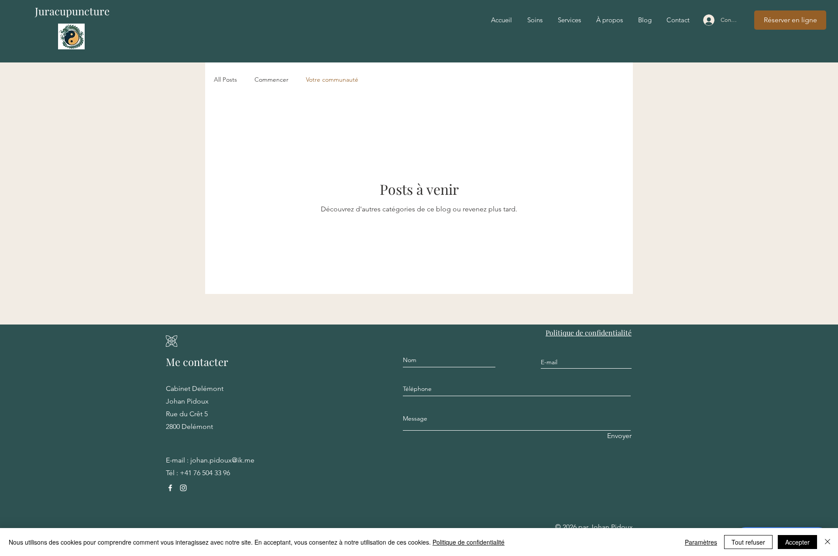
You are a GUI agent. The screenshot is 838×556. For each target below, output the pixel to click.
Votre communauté (332, 79)
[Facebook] (170, 487)
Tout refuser (748, 542)
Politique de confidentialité (469, 542)
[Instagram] (183, 487)
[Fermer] (827, 542)
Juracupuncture (72, 11)
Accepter (797, 542)
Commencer (271, 79)
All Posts (225, 79)
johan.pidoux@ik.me (222, 460)
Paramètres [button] (701, 542)
